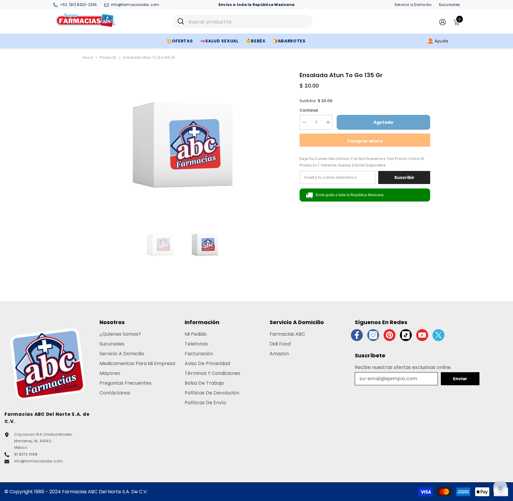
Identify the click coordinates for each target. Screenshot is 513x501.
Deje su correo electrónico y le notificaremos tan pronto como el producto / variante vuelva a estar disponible (362, 162)
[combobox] (248, 21)
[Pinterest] (389, 335)
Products (108, 57)
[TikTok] (406, 335)
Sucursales (449, 4)
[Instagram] (373, 335)
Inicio (88, 57)
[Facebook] (357, 335)
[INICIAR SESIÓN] (442, 21)
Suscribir (404, 177)
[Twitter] (438, 335)
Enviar (460, 379)
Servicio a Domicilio (413, 4)
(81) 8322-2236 (83, 4)
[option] (182, 145)
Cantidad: (309, 110)
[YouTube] (422, 335)
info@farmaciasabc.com (135, 4)
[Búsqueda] (243, 21)
